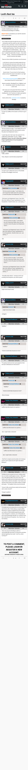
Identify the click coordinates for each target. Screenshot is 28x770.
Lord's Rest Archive (15, 97)
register (10, 550)
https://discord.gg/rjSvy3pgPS (10, 78)
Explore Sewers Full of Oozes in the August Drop (10, 1)
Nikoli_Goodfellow (12, 188)
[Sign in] (22, 6)
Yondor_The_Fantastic (13, 424)
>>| (24, 18)
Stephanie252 (11, 214)
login (16, 547)
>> (15, 214)
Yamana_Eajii (11, 380)
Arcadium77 (11, 307)
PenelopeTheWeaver (13, 343)
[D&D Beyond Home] (6, 6)
